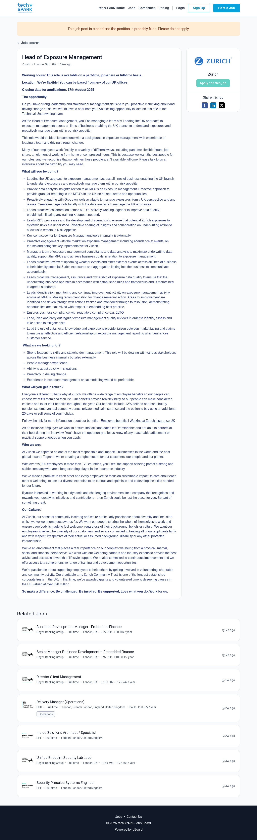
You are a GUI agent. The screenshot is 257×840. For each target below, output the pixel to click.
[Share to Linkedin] (213, 105)
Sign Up (199, 8)
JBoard (138, 829)
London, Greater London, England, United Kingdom (93, 707)
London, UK (90, 632)
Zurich (26, 64)
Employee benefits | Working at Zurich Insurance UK (138, 420)
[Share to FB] (205, 105)
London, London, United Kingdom (82, 737)
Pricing (164, 8)
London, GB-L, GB (45, 64)
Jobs (131, 8)
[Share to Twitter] (222, 105)
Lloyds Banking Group (50, 632)
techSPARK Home (112, 8)
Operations (46, 714)
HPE (39, 737)
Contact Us (134, 817)
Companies (147, 8)
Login (180, 8)
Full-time (73, 632)
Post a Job (226, 8)
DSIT (40, 707)
